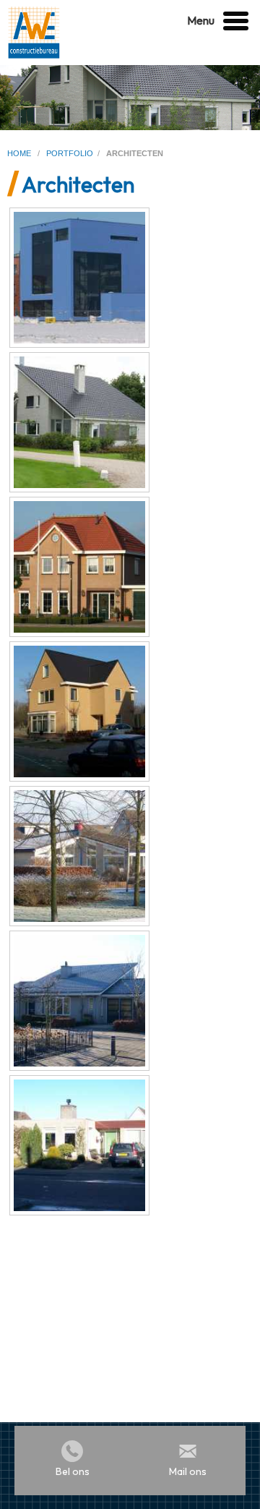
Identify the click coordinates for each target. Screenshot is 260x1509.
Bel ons (73, 1471)
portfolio (69, 153)
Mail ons (188, 1471)
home (20, 153)
